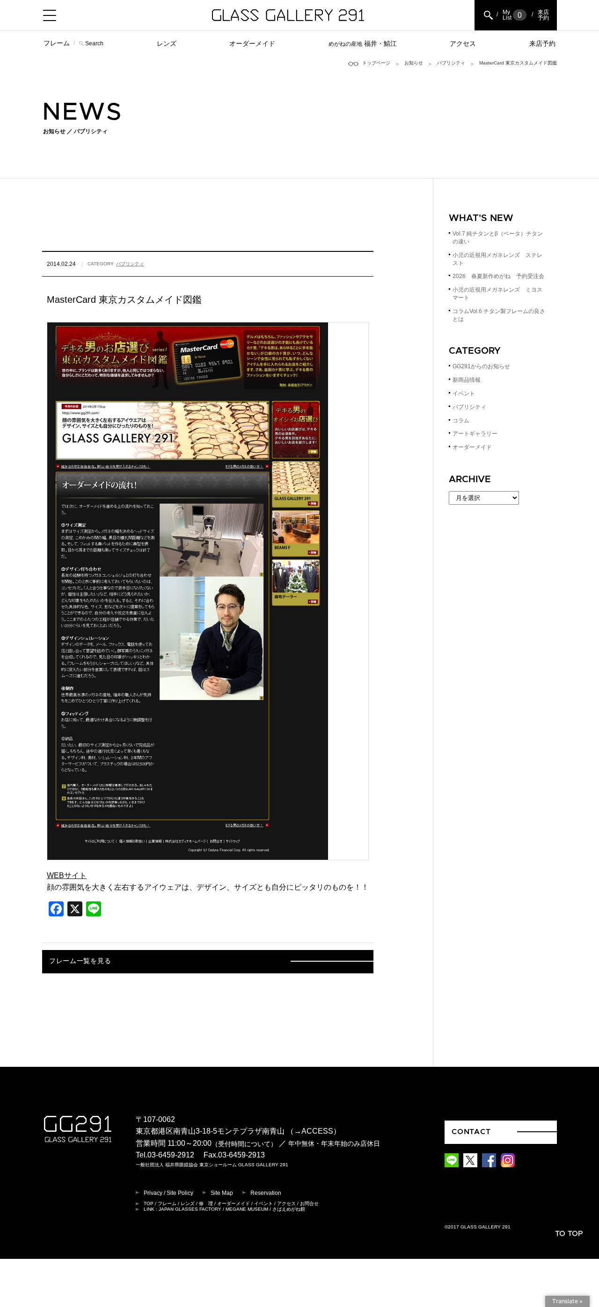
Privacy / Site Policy (168, 1193)
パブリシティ (451, 62)
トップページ (376, 62)
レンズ (166, 43)
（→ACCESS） (313, 1131)
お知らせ (413, 62)
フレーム (57, 43)
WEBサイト (67, 875)
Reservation (265, 1193)
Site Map (222, 1193)
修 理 (206, 1203)
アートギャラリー (475, 433)
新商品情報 (467, 380)
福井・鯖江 (363, 43)
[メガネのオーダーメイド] (187, 853)
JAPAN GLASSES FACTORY (190, 1209)
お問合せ (309, 1203)
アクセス (463, 43)
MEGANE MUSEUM (247, 1209)
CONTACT (471, 1132)
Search (94, 43)
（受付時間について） (244, 1143)
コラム (461, 420)
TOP (148, 1203)
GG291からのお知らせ (481, 366)
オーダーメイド (252, 43)
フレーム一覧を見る (80, 961)
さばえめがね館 (288, 1209)
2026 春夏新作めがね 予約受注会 (498, 276)
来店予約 (542, 43)
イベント (464, 393)
